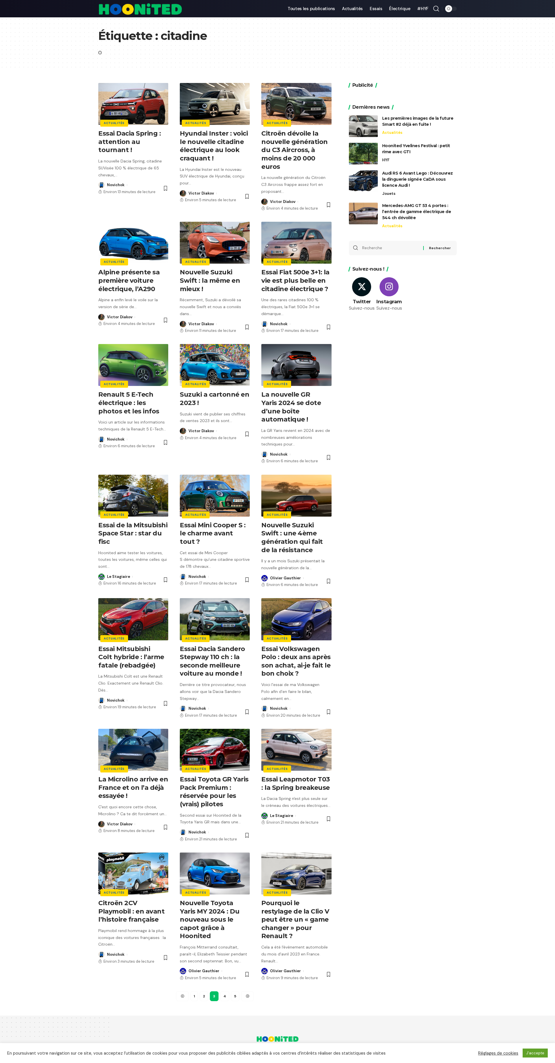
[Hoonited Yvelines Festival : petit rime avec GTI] (363, 153)
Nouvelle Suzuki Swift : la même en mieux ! (210, 280)
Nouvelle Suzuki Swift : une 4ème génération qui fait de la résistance (292, 537)
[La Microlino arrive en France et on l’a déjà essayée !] (133, 750)
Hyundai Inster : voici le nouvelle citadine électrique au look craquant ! (214, 146)
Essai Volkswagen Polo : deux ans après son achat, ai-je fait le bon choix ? (296, 661)
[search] (436, 9)
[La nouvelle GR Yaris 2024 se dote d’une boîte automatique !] (296, 365)
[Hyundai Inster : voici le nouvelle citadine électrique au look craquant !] (215, 104)
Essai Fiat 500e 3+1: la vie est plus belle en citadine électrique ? (295, 280)
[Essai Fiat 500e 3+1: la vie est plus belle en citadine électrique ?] (296, 243)
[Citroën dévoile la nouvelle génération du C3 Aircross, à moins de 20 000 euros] (296, 104)
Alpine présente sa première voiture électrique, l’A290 (129, 280)
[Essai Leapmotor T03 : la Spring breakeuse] (296, 750)
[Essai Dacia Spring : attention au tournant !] (133, 104)
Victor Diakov (201, 193)
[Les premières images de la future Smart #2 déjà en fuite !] (363, 126)
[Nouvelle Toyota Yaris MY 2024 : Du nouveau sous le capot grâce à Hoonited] (215, 873)
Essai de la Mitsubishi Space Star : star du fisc (132, 533)
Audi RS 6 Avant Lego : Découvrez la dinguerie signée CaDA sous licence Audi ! (417, 179)
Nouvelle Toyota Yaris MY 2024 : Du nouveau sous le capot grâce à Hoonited (209, 919)
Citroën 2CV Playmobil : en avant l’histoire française (131, 911)
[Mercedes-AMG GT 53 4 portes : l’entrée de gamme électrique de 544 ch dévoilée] (363, 213)
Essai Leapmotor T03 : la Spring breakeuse (295, 783)
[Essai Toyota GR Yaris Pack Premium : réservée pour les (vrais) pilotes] (215, 750)
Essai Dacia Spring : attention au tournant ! (129, 142)
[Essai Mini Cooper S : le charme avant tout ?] (215, 496)
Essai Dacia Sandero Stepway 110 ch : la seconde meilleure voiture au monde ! (212, 661)
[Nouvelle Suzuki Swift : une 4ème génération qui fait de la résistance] (296, 496)
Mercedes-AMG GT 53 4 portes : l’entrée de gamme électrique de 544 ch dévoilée (416, 211)
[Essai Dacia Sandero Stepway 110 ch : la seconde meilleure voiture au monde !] (215, 619)
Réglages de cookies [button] (498, 1053)
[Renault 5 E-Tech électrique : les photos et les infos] (133, 365)
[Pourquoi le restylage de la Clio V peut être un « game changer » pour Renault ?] (296, 873)
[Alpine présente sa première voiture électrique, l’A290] (133, 243)
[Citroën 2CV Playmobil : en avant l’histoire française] (133, 873)
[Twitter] (362, 294)
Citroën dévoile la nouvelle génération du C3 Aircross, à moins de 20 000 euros (294, 150)
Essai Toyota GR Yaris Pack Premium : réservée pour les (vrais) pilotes (214, 791)
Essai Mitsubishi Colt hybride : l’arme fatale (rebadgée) (131, 657)
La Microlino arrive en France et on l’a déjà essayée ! (133, 787)
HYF (385, 160)
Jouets (388, 193)
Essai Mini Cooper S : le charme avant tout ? (213, 533)
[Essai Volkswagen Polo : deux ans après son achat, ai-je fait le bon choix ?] (296, 619)
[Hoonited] (140, 8)
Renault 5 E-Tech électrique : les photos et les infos (129, 403)
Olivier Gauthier (285, 578)
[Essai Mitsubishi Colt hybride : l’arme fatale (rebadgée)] (133, 619)
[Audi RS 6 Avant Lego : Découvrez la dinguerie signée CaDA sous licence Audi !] (363, 181)
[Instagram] (389, 294)
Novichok (116, 184)
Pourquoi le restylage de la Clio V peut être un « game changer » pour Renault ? (295, 919)
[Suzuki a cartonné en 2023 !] (215, 365)
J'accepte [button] (535, 1053)
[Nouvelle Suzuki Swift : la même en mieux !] (215, 243)
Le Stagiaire (118, 576)
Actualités (114, 123)
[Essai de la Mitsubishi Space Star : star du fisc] (133, 496)
